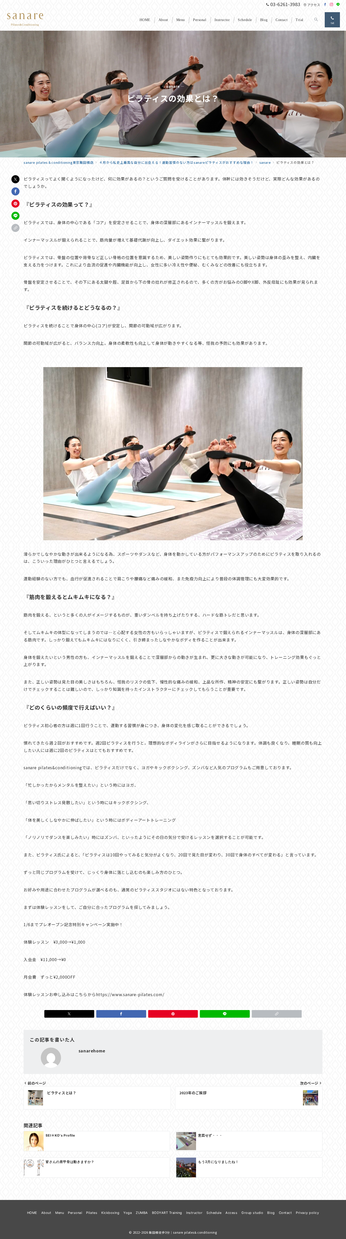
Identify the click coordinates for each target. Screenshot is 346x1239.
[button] (15, 228)
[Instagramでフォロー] (331, 4)
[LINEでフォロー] (338, 4)
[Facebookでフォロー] (325, 4)
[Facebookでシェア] (15, 191)
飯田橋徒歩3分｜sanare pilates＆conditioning (183, 1232)
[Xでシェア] (15, 179)
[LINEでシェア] (15, 216)
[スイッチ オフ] (316, 19)
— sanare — (173, 86)
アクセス (313, 4)
